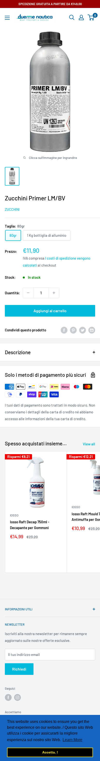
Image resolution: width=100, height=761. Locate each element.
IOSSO (14, 515)
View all (89, 444)
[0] (91, 17)
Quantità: (12, 293)
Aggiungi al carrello (50, 310)
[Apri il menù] (7, 18)
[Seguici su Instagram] (17, 697)
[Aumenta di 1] (54, 293)
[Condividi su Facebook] (64, 330)
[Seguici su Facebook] (8, 697)
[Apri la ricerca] (72, 17)
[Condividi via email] (91, 330)
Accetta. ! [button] (50, 752)
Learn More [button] (72, 740)
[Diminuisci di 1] (28, 293)
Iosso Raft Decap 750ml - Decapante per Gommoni (29, 525)
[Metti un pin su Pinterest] (73, 330)
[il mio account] (81, 17)
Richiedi (19, 669)
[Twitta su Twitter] (82, 330)
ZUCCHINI (12, 209)
